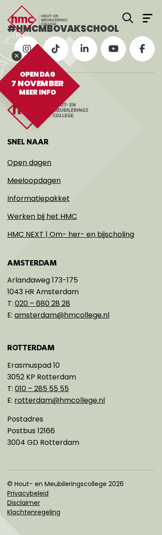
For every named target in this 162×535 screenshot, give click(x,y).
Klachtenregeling (33, 512)
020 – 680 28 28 (42, 303)
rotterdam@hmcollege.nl (59, 400)
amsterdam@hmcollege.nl (61, 315)
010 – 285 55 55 (42, 388)
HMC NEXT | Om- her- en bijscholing (70, 234)
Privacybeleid (28, 493)
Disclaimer (23, 502)
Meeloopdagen (34, 180)
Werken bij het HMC (42, 216)
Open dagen (29, 162)
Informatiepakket (38, 198)
